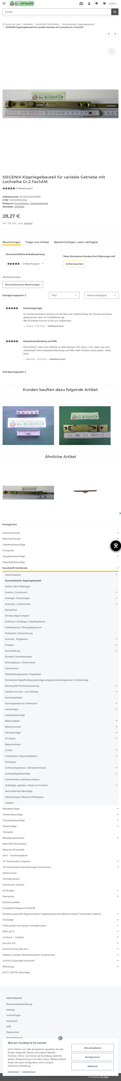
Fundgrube (8, 550)
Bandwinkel (11, 609)
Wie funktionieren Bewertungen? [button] (22, 284)
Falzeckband (11, 668)
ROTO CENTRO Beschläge (16, 972)
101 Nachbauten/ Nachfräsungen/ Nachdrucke (27, 867)
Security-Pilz (9, 943)
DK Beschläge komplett (17, 615)
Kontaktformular (14, 1037)
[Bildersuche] (81, 3)
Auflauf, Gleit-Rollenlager (17, 586)
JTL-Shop (104, 1077)
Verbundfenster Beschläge (18, 791)
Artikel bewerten (74, 264)
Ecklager (9, 645)
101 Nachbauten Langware (16, 861)
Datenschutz (28, 1071)
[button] (89, 3)
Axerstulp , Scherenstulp (17, 604)
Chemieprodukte (11, 878)
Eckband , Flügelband (16, 639)
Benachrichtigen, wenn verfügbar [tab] (76, 242)
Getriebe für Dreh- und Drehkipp (21, 691)
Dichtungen (8, 890)
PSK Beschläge (13, 732)
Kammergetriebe (13, 697)
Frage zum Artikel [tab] (37, 242)
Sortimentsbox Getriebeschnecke (22, 779)
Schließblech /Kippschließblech (21, 756)
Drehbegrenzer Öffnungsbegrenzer (23, 627)
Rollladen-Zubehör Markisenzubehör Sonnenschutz (29, 954)
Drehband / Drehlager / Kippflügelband (25, 621)
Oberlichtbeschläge (13, 814)
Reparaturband (13, 744)
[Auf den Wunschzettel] (111, 51)
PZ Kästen (10, 738)
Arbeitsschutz (10, 873)
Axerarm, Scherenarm (16, 592)
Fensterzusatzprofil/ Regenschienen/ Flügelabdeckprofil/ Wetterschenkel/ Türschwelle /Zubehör (52, 914)
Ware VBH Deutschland (14, 843)
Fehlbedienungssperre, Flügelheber (23, 674)
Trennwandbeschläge (14, 820)
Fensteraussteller (11, 902)
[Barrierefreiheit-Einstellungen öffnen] (116, 545)
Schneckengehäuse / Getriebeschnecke (25, 767)
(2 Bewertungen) (24, 188)
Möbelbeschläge (11, 808)
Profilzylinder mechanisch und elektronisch (24, 925)
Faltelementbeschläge (14, 544)
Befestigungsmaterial (13, 838)
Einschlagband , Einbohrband (20, 662)
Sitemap (10, 1009)
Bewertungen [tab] (12, 242)
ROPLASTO (8, 931)
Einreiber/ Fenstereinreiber (18, 656)
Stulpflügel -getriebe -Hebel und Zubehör (26, 785)
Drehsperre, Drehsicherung (19, 633)
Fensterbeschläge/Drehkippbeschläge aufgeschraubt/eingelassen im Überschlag (46, 680)
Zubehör (9, 802)
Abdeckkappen (13, 574)
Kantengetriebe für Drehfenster (21, 703)
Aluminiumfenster (11, 532)
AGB (8, 1026)
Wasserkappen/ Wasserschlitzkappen (24, 797)
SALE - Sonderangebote (15, 855)
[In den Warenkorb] (5, 44)
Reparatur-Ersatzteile (13, 849)
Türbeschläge (10, 826)
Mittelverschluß (13, 726)
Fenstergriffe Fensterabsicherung (22, 685)
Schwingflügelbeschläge (17, 773)
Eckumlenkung (12, 650)
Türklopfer (8, 832)
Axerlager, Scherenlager (17, 598)
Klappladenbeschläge (14, 562)
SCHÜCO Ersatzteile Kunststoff (19, 960)
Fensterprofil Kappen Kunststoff (19, 908)
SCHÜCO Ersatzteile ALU (15, 949)
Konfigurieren (92, 1057)
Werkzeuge (8, 966)
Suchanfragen (13, 1015)
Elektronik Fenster (12, 538)
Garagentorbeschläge (14, 556)
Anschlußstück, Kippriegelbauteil (31, 203)
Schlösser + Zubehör (13, 937)
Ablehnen (92, 1066)
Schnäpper (10, 761)
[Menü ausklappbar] (4, 2)
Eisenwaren (8, 896)
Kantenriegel (11, 709)
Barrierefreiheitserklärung (19, 1004)
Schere (8, 750)
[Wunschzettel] (96, 3)
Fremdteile (8, 919)
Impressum (13, 1071)
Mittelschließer (12, 721)
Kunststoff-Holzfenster (15, 568)
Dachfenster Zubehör (13, 884)
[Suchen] (114, 11)
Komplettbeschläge (15, 715)
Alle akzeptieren (92, 1048)
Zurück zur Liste (13, 24)
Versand (28, 223)
